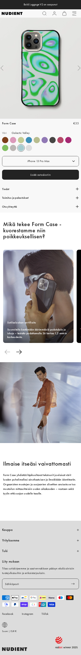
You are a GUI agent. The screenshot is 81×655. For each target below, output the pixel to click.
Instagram (27, 614)
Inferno (21, 140)
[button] (44, 13)
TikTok (45, 614)
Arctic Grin (29, 140)
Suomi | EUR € (9, 631)
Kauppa (7, 530)
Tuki (5, 551)
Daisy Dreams (13, 140)
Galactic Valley (21, 148)
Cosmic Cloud (37, 140)
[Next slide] (19, 352)
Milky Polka (29, 148)
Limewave (5, 148)
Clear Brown (5, 140)
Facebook (7, 614)
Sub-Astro (45, 140)
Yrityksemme (10, 540)
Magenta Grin (68, 140)
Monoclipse (52, 140)
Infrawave (60, 140)
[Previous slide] (7, 352)
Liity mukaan (11, 561)
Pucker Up (13, 148)
